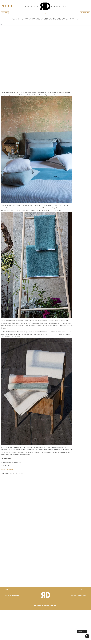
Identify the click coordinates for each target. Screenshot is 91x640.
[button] (89, 6)
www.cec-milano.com (7, 469)
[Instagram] (5, 6)
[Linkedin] (8, 6)
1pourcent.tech (52, 605)
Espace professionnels (78, 595)
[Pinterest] (11, 6)
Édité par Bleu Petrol (12, 595)
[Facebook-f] (2, 6)
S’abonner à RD (10, 590)
